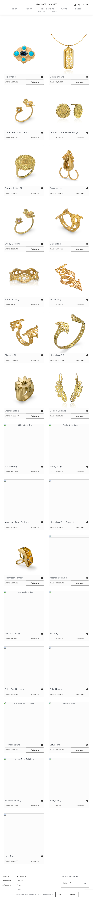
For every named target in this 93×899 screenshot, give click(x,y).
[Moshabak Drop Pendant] (69, 499)
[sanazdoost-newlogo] (46, 4)
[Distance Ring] (24, 332)
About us (6, 876)
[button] (24, 76)
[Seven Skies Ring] (24, 778)
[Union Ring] (69, 221)
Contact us (6, 881)
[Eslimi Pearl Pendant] (24, 666)
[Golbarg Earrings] (69, 388)
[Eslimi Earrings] (69, 666)
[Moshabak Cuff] (69, 332)
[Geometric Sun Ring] (24, 165)
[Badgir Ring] (69, 778)
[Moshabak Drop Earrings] (24, 499)
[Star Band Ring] (24, 277)
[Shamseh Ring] (24, 388)
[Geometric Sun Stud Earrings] (69, 110)
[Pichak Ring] (69, 277)
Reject (72, 894)
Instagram (6, 885)
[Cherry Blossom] (24, 221)
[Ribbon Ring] (24, 444)
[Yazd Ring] (24, 833)
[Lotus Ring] (69, 722)
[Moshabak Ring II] (69, 555)
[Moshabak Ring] (24, 611)
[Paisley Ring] (69, 444)
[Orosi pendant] (69, 54)
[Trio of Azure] (24, 54)
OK (60, 894)
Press (19, 885)
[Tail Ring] (69, 611)
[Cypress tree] (69, 165)
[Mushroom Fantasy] (24, 555)
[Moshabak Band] (24, 722)
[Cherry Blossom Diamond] (24, 110)
